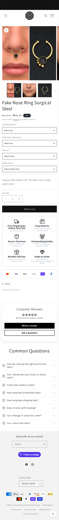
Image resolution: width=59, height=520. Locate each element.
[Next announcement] (54, 5)
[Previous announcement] (5, 5)
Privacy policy (16, 509)
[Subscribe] (44, 444)
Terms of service (30, 509)
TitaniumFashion (18, 505)
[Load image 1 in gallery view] (14, 90)
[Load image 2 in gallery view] (29, 90)
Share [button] (7, 283)
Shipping (16, 119)
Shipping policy (45, 509)
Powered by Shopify (32, 505)
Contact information (31, 514)
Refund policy (48, 505)
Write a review (29, 325)
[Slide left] (3, 91)
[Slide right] (56, 91)
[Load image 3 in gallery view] (45, 90)
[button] (6, 16)
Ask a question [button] (29, 332)
